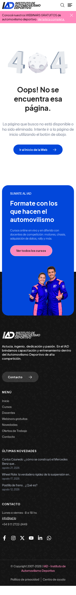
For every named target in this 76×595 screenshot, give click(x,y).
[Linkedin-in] (40, 538)
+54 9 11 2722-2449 (14, 524)
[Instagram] (13, 538)
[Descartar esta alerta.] (72, 15)
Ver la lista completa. (51, 19)
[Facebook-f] (4, 538)
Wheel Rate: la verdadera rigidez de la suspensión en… (36, 474)
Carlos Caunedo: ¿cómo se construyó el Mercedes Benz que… (34, 461)
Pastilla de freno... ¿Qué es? (19, 485)
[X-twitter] (22, 538)
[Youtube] (31, 538)
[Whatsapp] (49, 538)
